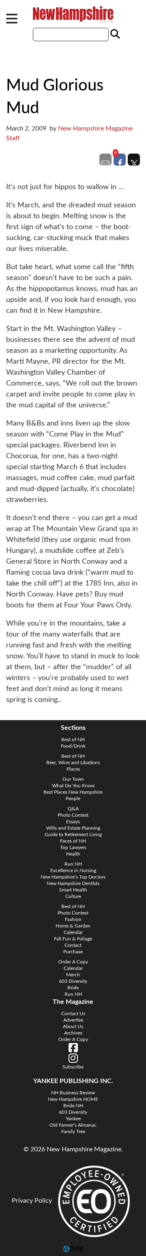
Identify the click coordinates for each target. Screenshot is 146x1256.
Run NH (73, 864)
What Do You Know (73, 785)
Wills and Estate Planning (73, 828)
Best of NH (73, 739)
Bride (73, 987)
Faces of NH (73, 841)
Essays (73, 821)
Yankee (73, 1118)
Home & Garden (73, 925)
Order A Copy (73, 961)
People (73, 798)
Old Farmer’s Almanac (73, 1125)
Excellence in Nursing (73, 870)
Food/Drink (73, 746)
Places (73, 769)
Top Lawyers (73, 847)
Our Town (73, 779)
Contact (73, 945)
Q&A (73, 808)
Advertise (73, 1020)
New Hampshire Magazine (73, 14)
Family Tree (73, 1131)
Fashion (73, 919)
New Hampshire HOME (73, 1099)
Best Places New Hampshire (73, 792)
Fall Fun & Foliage (73, 938)
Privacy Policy (32, 1200)
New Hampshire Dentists (73, 883)
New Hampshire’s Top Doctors (73, 877)
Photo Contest (73, 815)
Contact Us (73, 1013)
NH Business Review (73, 1092)
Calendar (73, 932)
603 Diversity (73, 981)
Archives (73, 1033)
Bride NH (73, 1105)
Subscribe (73, 1066)
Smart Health (73, 889)
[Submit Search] (114, 34)
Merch (73, 974)
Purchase (73, 951)
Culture (73, 896)
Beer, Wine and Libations (73, 762)
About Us (73, 1026)
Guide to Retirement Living (73, 834)
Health (73, 853)
